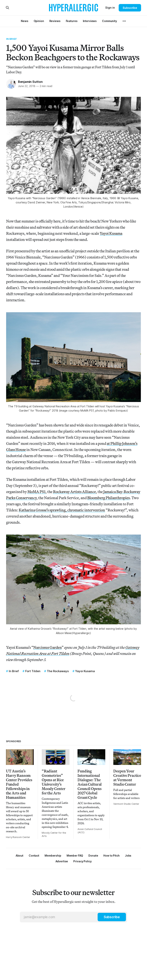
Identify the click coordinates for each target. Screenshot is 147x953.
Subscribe (130, 8)
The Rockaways (58, 671)
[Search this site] (7, 8)
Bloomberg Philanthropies (108, 497)
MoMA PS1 (36, 491)
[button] (53, 855)
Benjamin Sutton (30, 82)
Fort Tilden (32, 671)
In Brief (11, 38)
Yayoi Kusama (111, 233)
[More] (124, 21)
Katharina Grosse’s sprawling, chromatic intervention (62, 510)
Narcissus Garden (47, 647)
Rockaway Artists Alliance (74, 491)
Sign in (110, 7)
